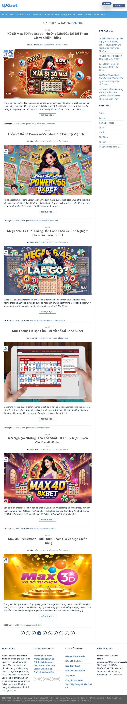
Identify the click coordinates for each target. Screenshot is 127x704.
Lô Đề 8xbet (48, 15)
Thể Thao (103, 137)
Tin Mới (88, 15)
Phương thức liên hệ (44, 658)
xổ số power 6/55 (51, 220)
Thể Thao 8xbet (34, 15)
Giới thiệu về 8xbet (43, 655)
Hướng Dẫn (98, 15)
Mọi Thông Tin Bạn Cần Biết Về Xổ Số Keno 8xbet (47, 331)
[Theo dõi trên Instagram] (40, 679)
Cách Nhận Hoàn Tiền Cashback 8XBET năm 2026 (109, 67)
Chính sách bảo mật (43, 662)
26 (67, 633)
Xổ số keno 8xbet (43, 427)
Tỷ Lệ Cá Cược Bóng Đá (65, 15)
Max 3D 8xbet (37, 625)
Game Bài (21, 15)
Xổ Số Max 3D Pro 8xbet (46, 124)
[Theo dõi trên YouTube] (58, 679)
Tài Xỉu (80, 15)
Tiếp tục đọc (47, 115)
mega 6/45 (49, 320)
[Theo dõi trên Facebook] (36, 679)
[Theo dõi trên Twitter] (45, 679)
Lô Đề (47, 30)
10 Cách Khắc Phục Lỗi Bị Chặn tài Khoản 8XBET (110, 57)
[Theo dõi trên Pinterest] (54, 679)
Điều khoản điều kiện (44, 665)
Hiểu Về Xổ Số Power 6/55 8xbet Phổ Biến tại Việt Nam (47, 134)
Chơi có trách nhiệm (44, 672)
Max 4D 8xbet (50, 528)
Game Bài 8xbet (106, 122)
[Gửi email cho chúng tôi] (49, 679)
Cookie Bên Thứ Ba (43, 668)
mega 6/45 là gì (59, 320)
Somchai (77, 23)
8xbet (4, 15)
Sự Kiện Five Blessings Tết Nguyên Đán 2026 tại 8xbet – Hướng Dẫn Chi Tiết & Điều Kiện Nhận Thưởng (111, 44)
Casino (12, 15)
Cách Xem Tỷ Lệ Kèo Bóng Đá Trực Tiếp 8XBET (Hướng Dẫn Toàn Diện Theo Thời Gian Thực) (111, 94)
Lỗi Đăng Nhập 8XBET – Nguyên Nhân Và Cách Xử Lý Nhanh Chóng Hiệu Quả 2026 (111, 80)
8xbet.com (41, 220)
